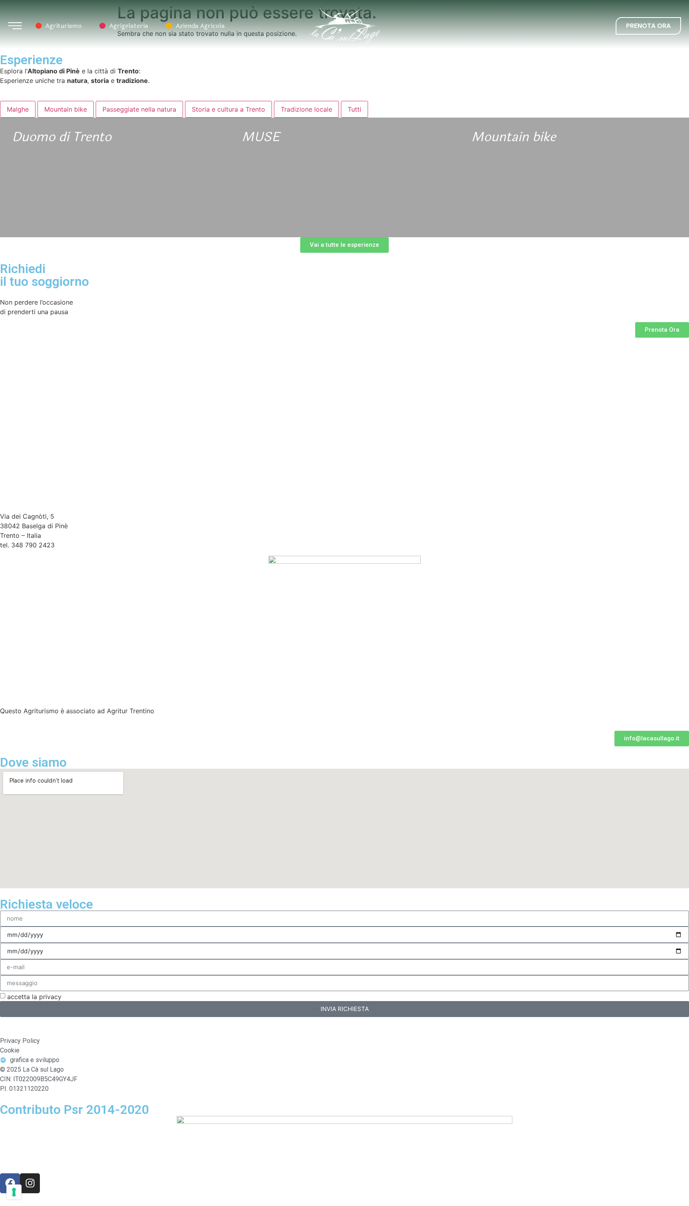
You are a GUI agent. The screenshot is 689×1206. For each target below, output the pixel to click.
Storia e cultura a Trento (228, 109)
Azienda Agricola (194, 26)
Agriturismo (58, 26)
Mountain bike (65, 109)
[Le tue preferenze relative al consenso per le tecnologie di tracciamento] (14, 1192)
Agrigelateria (123, 26)
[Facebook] (10, 1183)
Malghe (18, 109)
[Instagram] (30, 1183)
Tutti (354, 109)
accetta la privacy (34, 997)
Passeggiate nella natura (139, 109)
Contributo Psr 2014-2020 (74, 1109)
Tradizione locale (306, 109)
